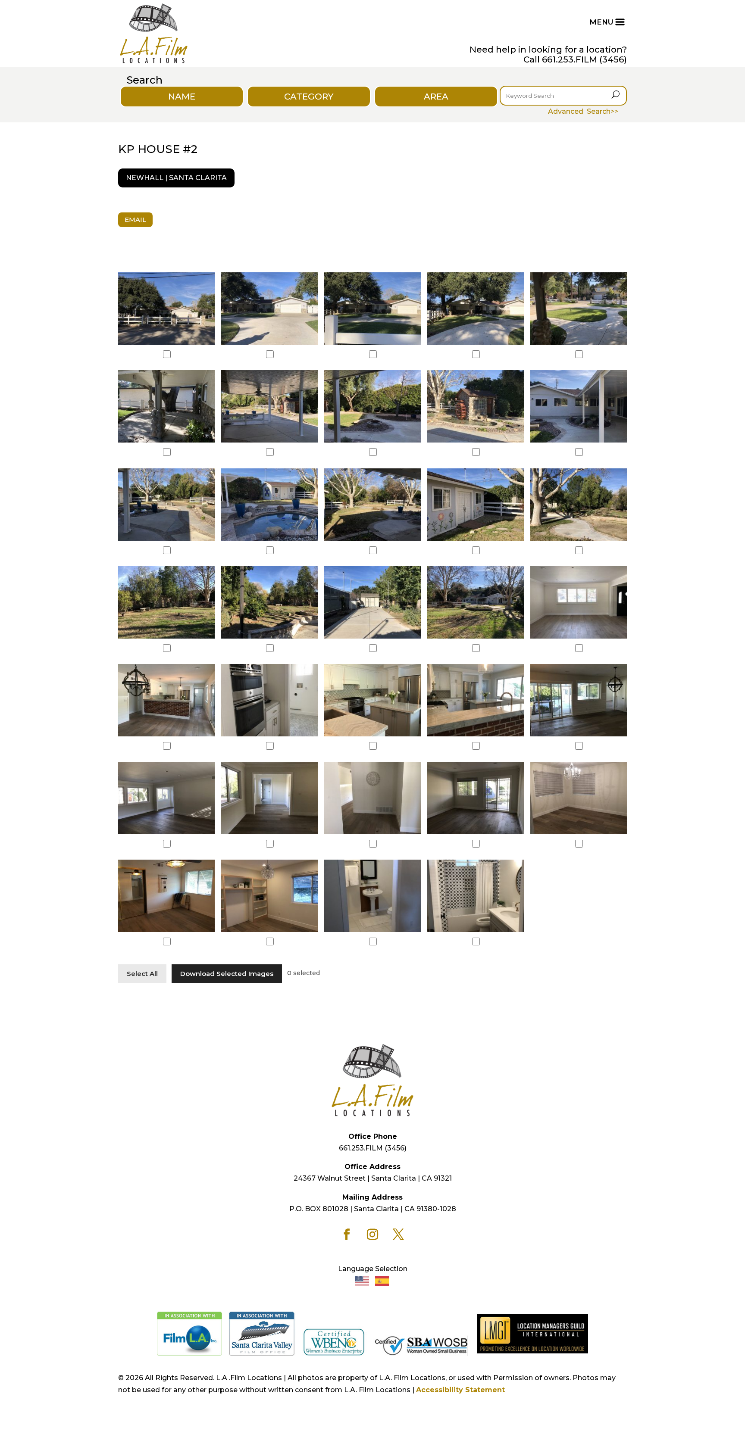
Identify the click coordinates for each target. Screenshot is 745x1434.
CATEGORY (308, 96)
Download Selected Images (226, 974)
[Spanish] (382, 1281)
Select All (142, 974)
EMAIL (135, 219)
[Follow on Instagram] (372, 1234)
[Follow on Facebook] (346, 1234)
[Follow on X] (398, 1234)
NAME (181, 96)
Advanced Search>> (583, 111)
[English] (362, 1281)
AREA (436, 96)
